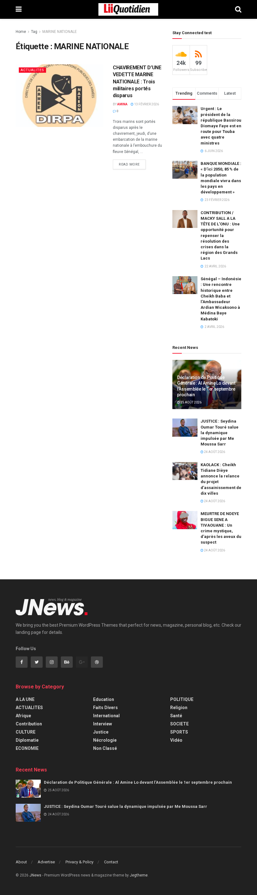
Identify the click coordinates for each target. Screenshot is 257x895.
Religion (178, 707)
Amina (122, 104)
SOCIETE (179, 723)
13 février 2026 (146, 104)
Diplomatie (27, 740)
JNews (35, 875)
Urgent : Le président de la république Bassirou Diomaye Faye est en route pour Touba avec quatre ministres (221, 125)
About (21, 862)
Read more (129, 164)
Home (21, 31)
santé (176, 715)
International (106, 715)
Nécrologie (105, 740)
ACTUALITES (32, 70)
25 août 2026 (191, 402)
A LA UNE (25, 699)
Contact (111, 862)
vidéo (176, 740)
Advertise (46, 862)
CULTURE (25, 731)
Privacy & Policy (79, 862)
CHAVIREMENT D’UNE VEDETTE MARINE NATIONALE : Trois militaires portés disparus (137, 82)
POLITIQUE (181, 699)
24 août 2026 (214, 452)
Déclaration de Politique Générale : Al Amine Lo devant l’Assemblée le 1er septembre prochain (138, 782)
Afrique (23, 715)
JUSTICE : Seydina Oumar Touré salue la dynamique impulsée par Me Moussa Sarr (220, 432)
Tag (34, 31)
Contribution (29, 723)
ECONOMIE (27, 748)
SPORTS (179, 731)
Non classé (105, 748)
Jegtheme (139, 875)
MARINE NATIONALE (59, 31)
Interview (102, 723)
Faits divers (105, 707)
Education (103, 699)
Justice (100, 731)
